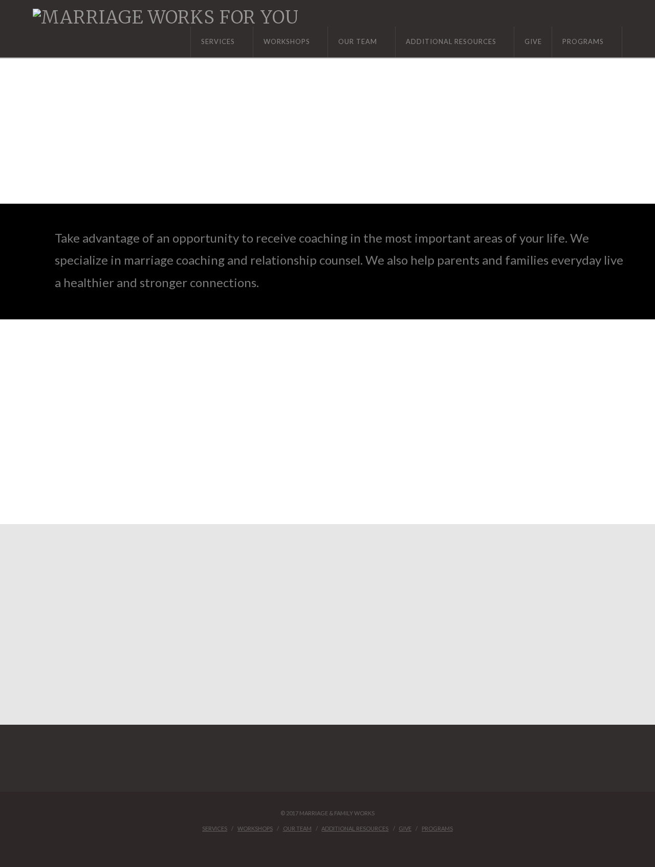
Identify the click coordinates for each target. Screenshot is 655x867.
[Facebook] (327, 844)
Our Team (297, 828)
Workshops (255, 828)
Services (214, 828)
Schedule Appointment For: (113, 557)
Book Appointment (152, 166)
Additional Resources (354, 828)
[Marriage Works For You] (166, 17)
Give (405, 828)
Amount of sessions (113, 615)
